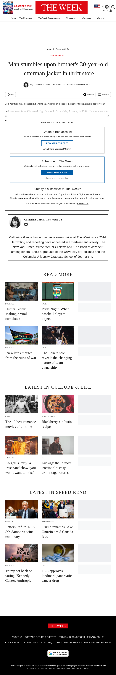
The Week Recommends (49, 18)
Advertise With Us (34, 642)
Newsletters (71, 18)
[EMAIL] (26, 224)
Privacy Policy (95, 637)
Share (12, 94)
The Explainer (25, 18)
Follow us (90, 94)
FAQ (50, 642)
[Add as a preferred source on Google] (58, 653)
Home (49, 49)
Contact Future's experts (40, 637)
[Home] (13, 18)
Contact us (83, 203)
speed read (57, 56)
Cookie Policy (13, 642)
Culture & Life (62, 49)
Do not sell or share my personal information (83, 642)
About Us (17, 637)
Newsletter (105, 94)
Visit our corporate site (96, 666)
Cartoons (86, 18)
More (99, 18)
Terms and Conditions (72, 637)
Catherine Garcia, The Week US (49, 84)
